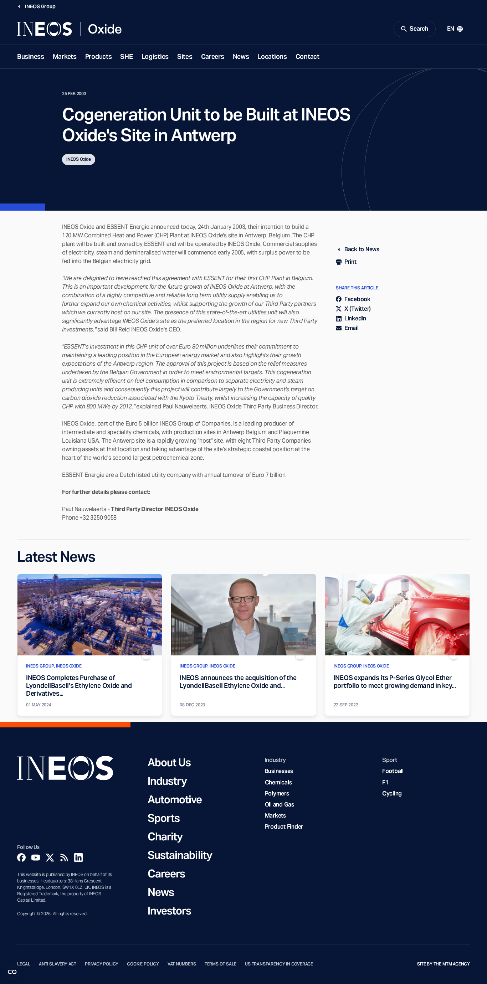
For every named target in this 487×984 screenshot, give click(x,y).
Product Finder (284, 826)
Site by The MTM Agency (443, 964)
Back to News (361, 249)
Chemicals (278, 782)
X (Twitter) (357, 308)
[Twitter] (50, 857)
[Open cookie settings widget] (12, 971)
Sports (164, 818)
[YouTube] (35, 857)
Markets (65, 56)
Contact (307, 56)
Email (351, 328)
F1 (385, 782)
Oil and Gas (279, 804)
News (241, 56)
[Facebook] (21, 857)
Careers (212, 56)
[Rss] (64, 857)
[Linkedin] (78, 857)
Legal (23, 964)
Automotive (175, 799)
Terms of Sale (221, 964)
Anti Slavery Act (57, 964)
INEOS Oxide (78, 159)
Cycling (392, 793)
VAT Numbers (182, 964)
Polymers (277, 793)
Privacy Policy (101, 964)
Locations (272, 56)
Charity (165, 836)
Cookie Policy (143, 964)
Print (350, 261)
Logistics (155, 56)
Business (30, 56)
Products (98, 56)
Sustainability (180, 855)
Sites (185, 56)
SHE (126, 56)
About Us (169, 762)
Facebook (357, 299)
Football (393, 771)
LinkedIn (355, 318)
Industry (167, 780)
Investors (169, 910)
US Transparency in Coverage (279, 964)
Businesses (279, 771)
